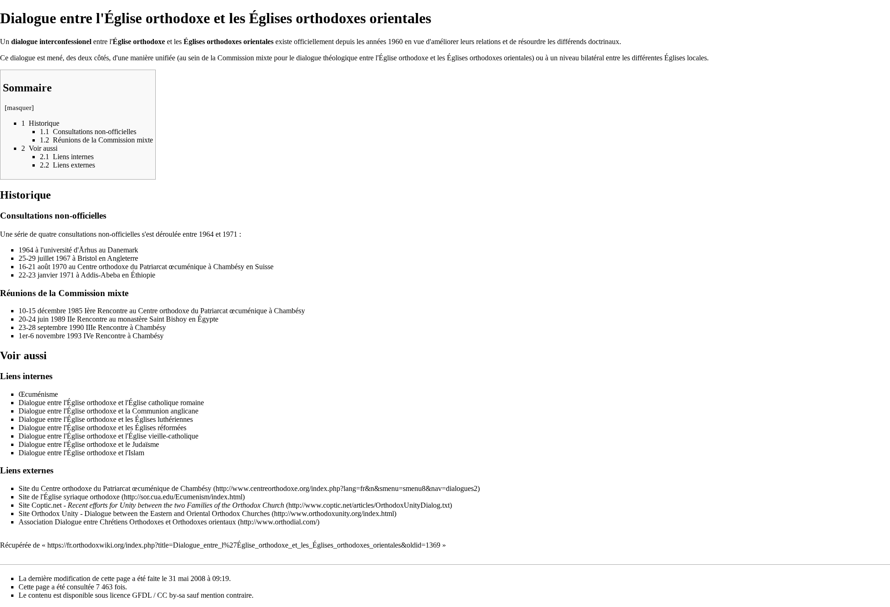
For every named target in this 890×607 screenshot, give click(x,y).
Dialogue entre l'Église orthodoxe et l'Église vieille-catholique (108, 436)
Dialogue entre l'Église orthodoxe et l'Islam (81, 453)
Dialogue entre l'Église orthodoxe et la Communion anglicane (108, 411)
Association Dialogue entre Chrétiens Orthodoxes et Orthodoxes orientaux (127, 522)
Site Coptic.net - (151, 505)
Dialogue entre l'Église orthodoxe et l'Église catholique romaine (111, 403)
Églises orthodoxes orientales (228, 41)
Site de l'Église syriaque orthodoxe (69, 497)
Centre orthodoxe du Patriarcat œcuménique (141, 267)
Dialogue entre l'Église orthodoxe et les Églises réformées (102, 428)
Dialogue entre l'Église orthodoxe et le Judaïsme (89, 444)
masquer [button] (19, 107)
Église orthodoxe (139, 41)
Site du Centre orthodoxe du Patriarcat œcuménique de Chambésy (115, 488)
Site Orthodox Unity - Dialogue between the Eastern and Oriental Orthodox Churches (144, 513)
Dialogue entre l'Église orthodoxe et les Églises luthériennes (106, 419)
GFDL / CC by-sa (158, 595)
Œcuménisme (38, 394)
